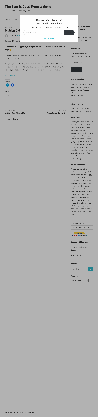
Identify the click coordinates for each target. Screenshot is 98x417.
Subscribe (69, 32)
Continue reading (49, 38)
